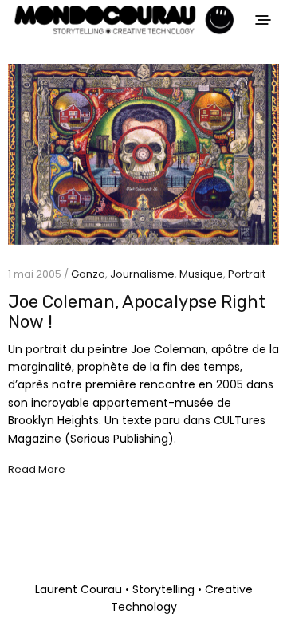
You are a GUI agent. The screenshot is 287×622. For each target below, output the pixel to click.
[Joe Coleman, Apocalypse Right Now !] (143, 154)
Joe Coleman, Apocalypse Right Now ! (137, 312)
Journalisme (142, 273)
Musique (201, 273)
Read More (36, 470)
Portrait (246, 273)
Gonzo (88, 273)
